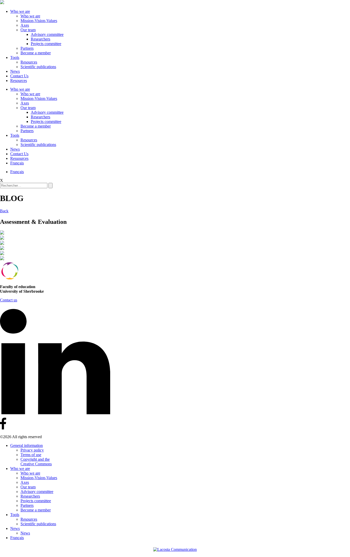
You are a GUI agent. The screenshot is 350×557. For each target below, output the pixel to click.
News (15, 71)
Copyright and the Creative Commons (36, 461)
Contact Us (19, 76)
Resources (28, 62)
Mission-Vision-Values (38, 20)
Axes (24, 25)
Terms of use (30, 455)
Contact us (8, 300)
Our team (28, 30)
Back (4, 211)
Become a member (35, 53)
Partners (27, 48)
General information (26, 445)
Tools (14, 57)
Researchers (40, 39)
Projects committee (46, 43)
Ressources (19, 158)
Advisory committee (47, 34)
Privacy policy (32, 450)
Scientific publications (38, 67)
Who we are (20, 11)
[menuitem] (17, 163)
